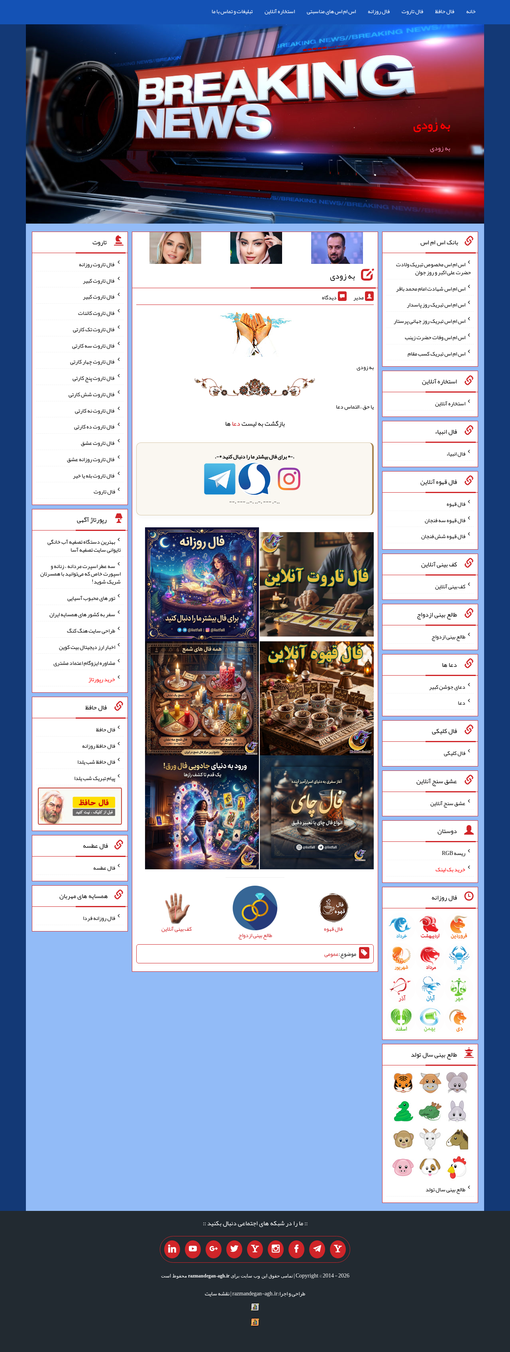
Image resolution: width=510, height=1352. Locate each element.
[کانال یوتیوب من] (193, 1249)
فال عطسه (104, 867)
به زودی (431, 125)
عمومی (331, 953)
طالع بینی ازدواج (448, 636)
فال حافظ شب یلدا (96, 761)
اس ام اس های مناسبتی (331, 11)
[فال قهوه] (317, 699)
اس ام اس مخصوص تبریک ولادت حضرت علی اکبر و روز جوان (433, 268)
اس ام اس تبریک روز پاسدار (436, 304)
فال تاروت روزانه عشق (91, 459)
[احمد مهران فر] (337, 249)
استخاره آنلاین (280, 11)
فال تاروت (412, 11)
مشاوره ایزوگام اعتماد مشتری (84, 662)
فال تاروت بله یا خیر (94, 475)
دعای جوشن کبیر (447, 686)
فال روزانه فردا (99, 918)
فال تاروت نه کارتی (95, 410)
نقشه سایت (217, 1293)
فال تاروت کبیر (99, 280)
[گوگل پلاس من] (214, 1249)
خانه (471, 11)
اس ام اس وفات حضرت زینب (435, 337)
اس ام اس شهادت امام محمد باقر (430, 288)
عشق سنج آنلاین (447, 802)
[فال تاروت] (317, 586)
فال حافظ (444, 11)
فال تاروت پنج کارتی (94, 377)
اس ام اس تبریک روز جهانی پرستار (429, 320)
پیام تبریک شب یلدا (94, 778)
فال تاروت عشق (98, 442)
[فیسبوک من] (296, 1249)
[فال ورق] (202, 813)
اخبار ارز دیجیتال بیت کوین (87, 646)
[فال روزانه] (202, 586)
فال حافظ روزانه (98, 745)
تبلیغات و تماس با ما (232, 11)
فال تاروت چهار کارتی (92, 361)
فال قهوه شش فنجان (443, 536)
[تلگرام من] (317, 1249)
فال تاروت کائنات (96, 312)
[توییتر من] (234, 1249)
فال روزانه (379, 11)
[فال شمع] (202, 699)
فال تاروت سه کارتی (93, 345)
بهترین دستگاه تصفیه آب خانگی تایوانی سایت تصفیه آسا (84, 545)
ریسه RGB (453, 853)
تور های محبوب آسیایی (91, 597)
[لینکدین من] (172, 1249)
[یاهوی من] (338, 1249)
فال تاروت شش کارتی (92, 394)
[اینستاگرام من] (276, 1249)
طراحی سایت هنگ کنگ (91, 630)
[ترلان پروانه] (256, 249)
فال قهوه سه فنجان (445, 519)
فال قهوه (456, 503)
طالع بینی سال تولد (445, 1189)
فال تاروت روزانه (97, 264)
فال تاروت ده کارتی (94, 426)
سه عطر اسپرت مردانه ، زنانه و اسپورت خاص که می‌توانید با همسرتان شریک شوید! (80, 573)
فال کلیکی (454, 753)
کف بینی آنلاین (450, 586)
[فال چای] (317, 813)
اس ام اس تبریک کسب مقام (436, 353)
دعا (236, 423)
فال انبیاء (455, 453)
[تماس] (255, 1249)
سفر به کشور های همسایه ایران (82, 614)
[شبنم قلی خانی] (175, 249)
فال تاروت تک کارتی (94, 329)
